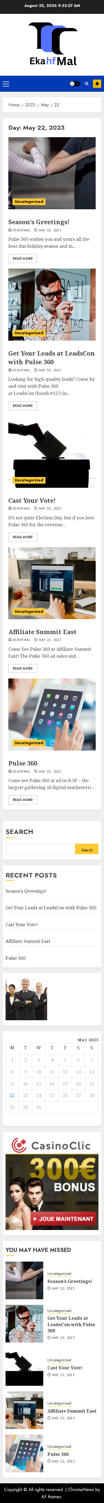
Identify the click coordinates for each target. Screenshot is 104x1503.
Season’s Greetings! (39, 222)
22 (12, 1095)
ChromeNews (81, 1489)
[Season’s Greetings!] (52, 173)
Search (19, 831)
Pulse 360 (22, 763)
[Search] (86, 83)
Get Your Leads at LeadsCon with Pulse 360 (51, 357)
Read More (23, 258)
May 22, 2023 (50, 230)
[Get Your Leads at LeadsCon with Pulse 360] (52, 305)
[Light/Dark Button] (74, 83)
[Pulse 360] (52, 714)
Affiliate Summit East (42, 631)
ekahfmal (21, 230)
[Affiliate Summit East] (52, 583)
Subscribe (97, 84)
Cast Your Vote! (32, 500)
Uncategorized (29, 201)
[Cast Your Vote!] (52, 452)
